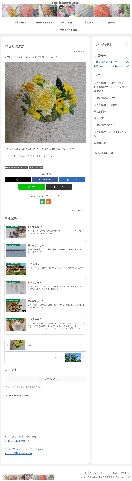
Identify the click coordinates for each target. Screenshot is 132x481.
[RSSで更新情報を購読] (48, 201)
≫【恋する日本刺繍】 (16, 441)
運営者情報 (125, 473)
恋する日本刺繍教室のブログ (17, 168)
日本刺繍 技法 (37, 168)
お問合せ (114, 473)
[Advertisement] (24, 414)
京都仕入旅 (100, 142)
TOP (85, 473)
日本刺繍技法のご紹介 (106, 125)
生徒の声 (99, 118)
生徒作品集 (100, 111)
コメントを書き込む (45, 378)
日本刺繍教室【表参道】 (107, 104)
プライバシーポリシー (99, 473)
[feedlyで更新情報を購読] (42, 201)
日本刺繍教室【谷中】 (106, 98)
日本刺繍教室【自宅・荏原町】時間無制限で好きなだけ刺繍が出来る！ (110, 87)
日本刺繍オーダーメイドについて (110, 134)
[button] (59, 187)
